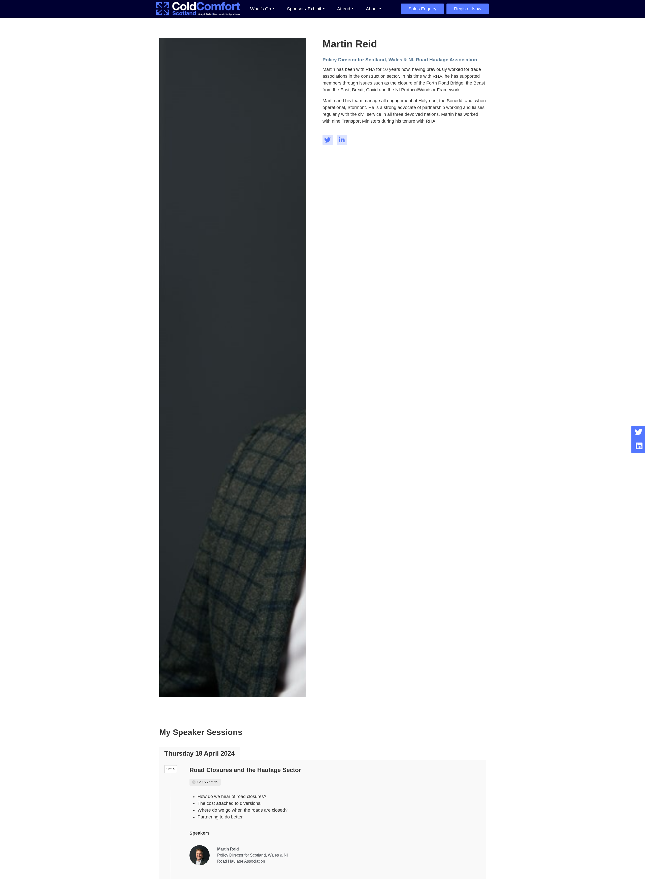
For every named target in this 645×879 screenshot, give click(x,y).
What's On (260, 8)
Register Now (467, 8)
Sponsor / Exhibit (304, 8)
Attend (343, 8)
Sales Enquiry (422, 8)
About (372, 8)
